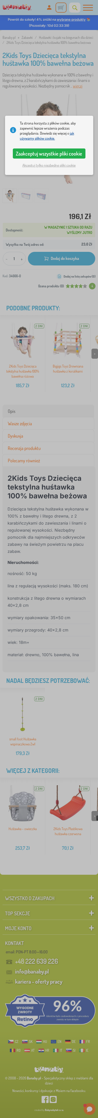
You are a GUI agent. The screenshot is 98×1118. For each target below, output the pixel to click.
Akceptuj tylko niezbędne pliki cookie (49, 165)
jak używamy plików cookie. (47, 136)
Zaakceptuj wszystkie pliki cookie (49, 153)
